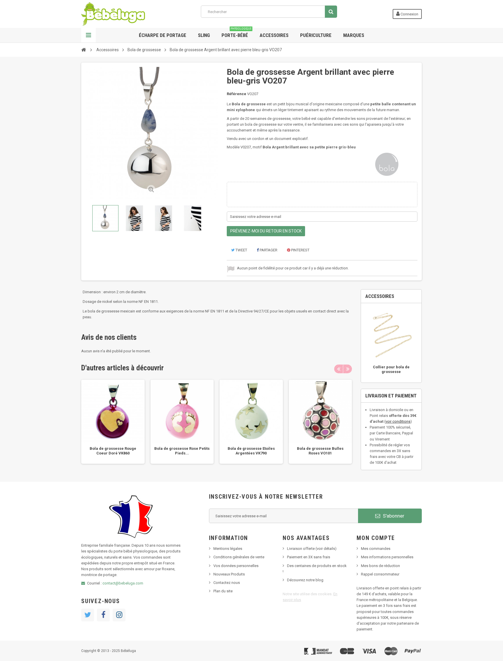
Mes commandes (375, 548)
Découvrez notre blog (305, 580)
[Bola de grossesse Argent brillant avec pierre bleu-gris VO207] (105, 218)
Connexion (409, 14)
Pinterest (299, 250)
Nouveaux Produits (229, 574)
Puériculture (316, 35)
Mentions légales (227, 548)
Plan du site (223, 591)
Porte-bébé (237, 33)
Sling (204, 35)
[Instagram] (119, 615)
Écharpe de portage (162, 35)
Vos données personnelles (235, 566)
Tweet (241, 250)
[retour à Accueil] (83, 49)
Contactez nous (226, 582)
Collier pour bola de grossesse (391, 369)
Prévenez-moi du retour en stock (266, 231)
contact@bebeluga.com (122, 583)
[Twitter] (87, 615)
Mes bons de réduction (380, 566)
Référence (236, 94)
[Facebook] (103, 615)
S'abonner (393, 516)
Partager (268, 250)
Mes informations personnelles (387, 557)
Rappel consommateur (380, 574)
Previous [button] (338, 369)
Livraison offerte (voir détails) (311, 548)
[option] (113, 422)
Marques (353, 35)
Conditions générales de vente (238, 557)
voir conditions (397, 421)
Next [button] (347, 369)
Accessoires (274, 35)
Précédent (87, 218)
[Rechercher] (331, 12)
